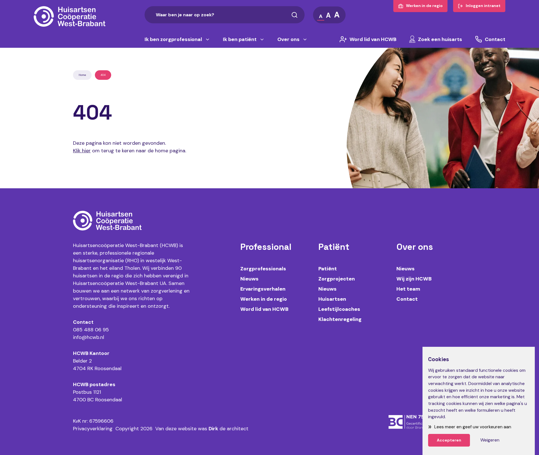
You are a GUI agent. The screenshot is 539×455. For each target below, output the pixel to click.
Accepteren (449, 440)
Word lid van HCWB (373, 39)
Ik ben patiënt (240, 39)
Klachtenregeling (340, 319)
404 (103, 75)
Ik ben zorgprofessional (173, 39)
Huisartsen (332, 299)
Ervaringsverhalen (263, 289)
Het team (408, 289)
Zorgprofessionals (263, 268)
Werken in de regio (263, 299)
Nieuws (249, 278)
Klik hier (82, 150)
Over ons (288, 39)
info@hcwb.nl (88, 337)
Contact (495, 39)
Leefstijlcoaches (339, 309)
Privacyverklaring (93, 428)
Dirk (213, 428)
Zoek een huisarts (440, 39)
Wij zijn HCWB (413, 278)
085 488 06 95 (91, 329)
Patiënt (327, 268)
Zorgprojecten (336, 278)
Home (82, 75)
